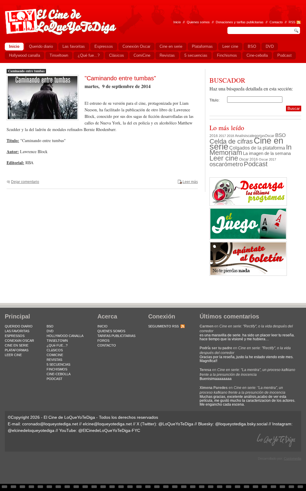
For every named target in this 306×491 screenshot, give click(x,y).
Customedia (292, 458)
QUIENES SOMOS (111, 331)
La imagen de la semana (267, 153)
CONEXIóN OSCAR (19, 340)
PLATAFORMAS (16, 350)
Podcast (255, 164)
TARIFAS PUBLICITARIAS (116, 336)
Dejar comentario (25, 182)
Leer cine (223, 158)
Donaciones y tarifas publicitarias (240, 22)
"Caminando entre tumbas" (120, 78)
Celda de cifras (231, 141)
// (286, 22)
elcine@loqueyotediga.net (107, 423)
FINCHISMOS (57, 369)
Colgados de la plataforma (257, 147)
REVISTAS (54, 359)
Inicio (177, 22)
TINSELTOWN (57, 340)
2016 (213, 136)
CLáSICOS (55, 350)
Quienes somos (198, 22)
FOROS (103, 340)
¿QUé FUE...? (57, 345)
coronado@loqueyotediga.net (50, 423)
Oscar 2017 (267, 159)
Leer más (190, 182)
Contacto (276, 22)
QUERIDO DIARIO (19, 326)
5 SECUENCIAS (58, 364)
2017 (222, 136)
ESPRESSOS (15, 336)
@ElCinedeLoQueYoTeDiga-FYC (109, 430)
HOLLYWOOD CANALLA (65, 336)
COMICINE (55, 355)
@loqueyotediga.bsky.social (241, 423)
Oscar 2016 (248, 159)
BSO (280, 135)
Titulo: (214, 100)
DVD (50, 331)
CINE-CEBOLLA (59, 374)
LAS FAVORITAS (17, 331)
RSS (292, 22)
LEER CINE (13, 355)
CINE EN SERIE (16, 345)
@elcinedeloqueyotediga (31, 430)
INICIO (102, 326)
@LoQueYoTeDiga (175, 423)
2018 (230, 136)
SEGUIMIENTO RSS (163, 326)
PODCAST (54, 379)
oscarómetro (226, 164)
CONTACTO (106, 345)
